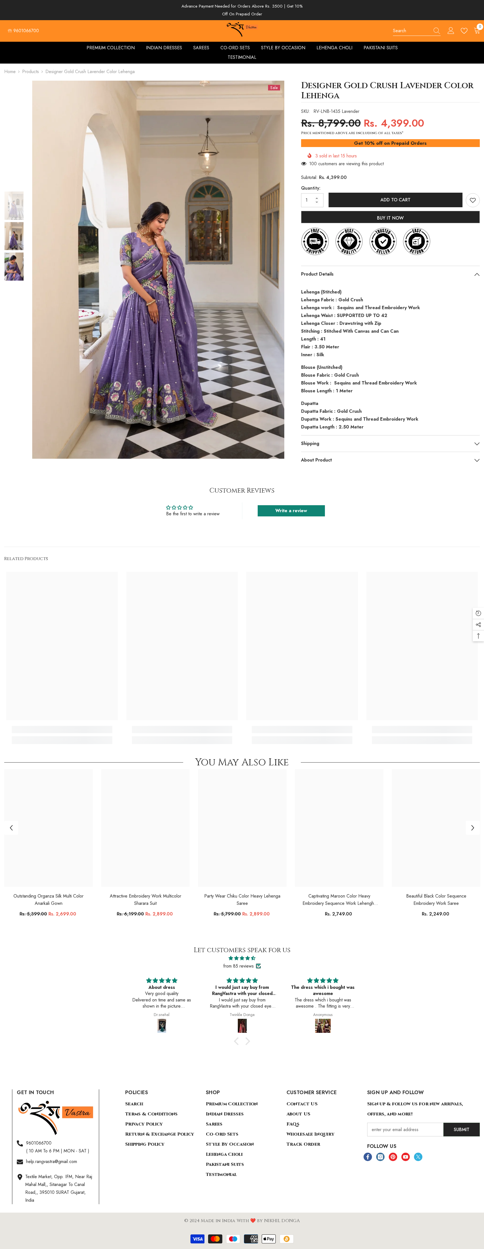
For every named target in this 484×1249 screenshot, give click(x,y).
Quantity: (310, 188)
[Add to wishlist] (473, 200)
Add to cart (394, 200)
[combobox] (411, 31)
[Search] (417, 31)
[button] (11, 828)
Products (30, 71)
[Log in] (451, 30)
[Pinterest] (393, 1157)
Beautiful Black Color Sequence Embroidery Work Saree (436, 900)
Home (10, 71)
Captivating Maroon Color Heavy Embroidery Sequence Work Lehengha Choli (339, 900)
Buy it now (390, 218)
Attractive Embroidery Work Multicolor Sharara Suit (145, 900)
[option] (158, 270)
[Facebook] (368, 1157)
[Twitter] (418, 1157)
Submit (461, 1129)
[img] (242, 958)
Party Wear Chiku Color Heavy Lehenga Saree (242, 900)
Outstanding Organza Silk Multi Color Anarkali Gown (48, 900)
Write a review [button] (291, 510)
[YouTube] (405, 1157)
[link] (62, 729)
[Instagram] (380, 1157)
